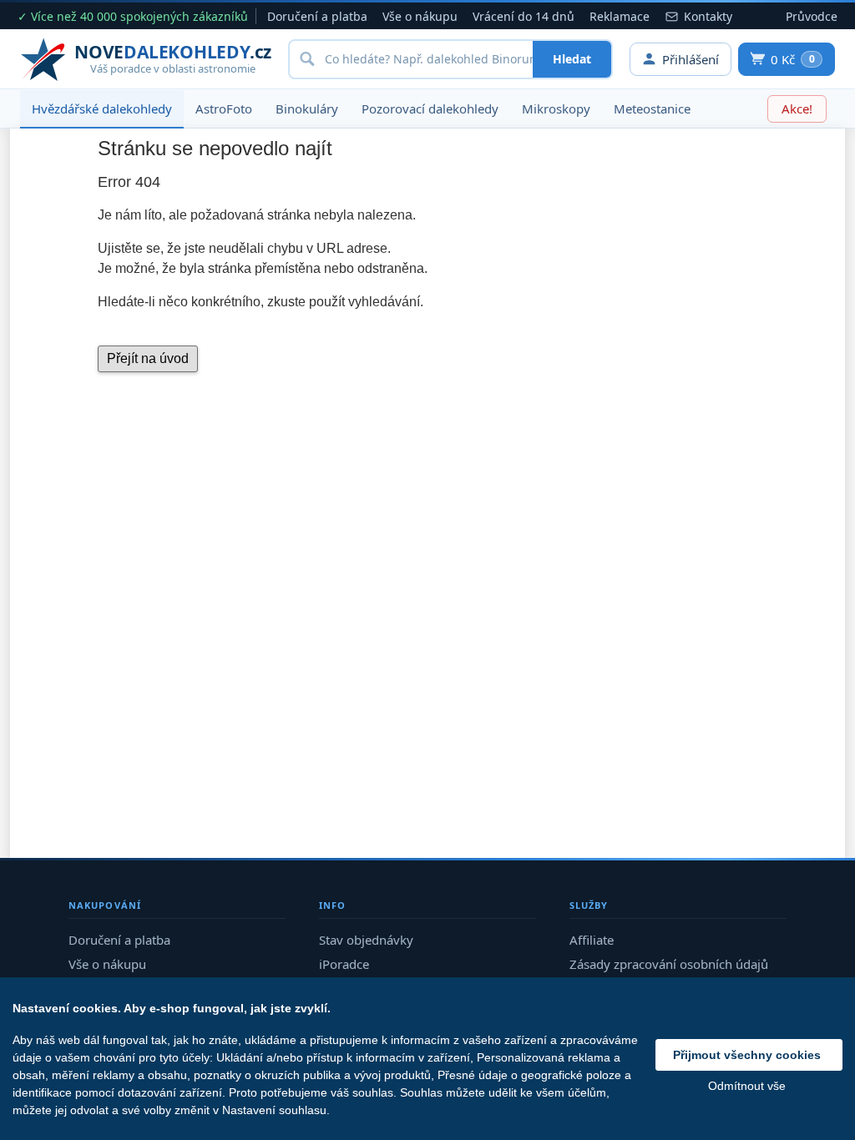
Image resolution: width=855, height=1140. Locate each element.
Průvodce (811, 16)
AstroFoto (223, 108)
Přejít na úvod (148, 358)
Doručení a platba (317, 16)
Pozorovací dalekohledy (430, 108)
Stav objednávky (366, 939)
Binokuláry (307, 108)
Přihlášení (690, 59)
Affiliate (591, 939)
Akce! (797, 108)
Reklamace (619, 16)
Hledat (572, 59)
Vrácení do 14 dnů (523, 16)
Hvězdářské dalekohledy (102, 108)
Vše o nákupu (420, 16)
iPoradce (344, 964)
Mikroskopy (556, 108)
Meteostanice (652, 108)
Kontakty (708, 16)
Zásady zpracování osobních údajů (668, 964)
